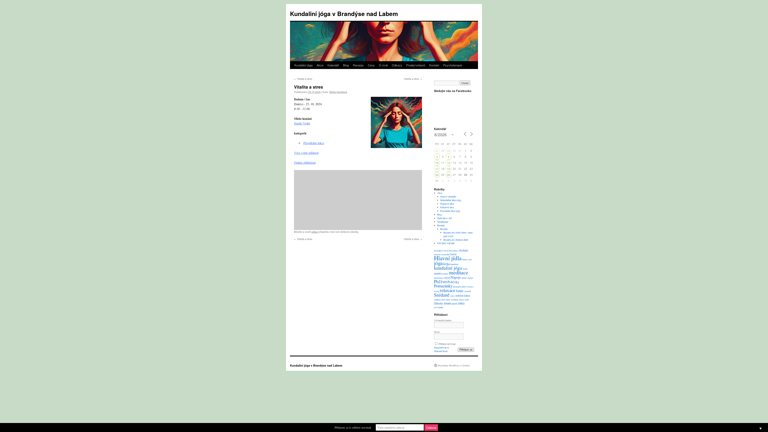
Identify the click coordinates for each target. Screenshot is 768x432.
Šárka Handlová (338, 92)
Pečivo (440, 281)
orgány (470, 277)
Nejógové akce (447, 203)
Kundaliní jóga (303, 65)
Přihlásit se (465, 349)
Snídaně (442, 295)
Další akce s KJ (444, 218)
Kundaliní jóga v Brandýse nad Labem (344, 13)
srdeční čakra (462, 295)
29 (448, 151)
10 (437, 163)
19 (448, 169)
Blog (346, 65)
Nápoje (455, 277)
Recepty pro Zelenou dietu (455, 239)
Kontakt (434, 65)
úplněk (454, 303)
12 (448, 163)
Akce (320, 65)
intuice (465, 259)
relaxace (447, 290)
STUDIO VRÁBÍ (445, 243)
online (464, 277)
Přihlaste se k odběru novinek (353, 427)
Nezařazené (442, 221)
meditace (458, 272)
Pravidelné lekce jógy (450, 210)
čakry (461, 303)
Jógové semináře (448, 196)
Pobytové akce (447, 207)
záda (467, 299)
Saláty (460, 291)
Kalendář (333, 65)
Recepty (358, 65)
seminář (467, 291)
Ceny (371, 65)
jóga (438, 263)
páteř (464, 286)
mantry (445, 273)
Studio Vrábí (302, 123)
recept (436, 291)
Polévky (453, 281)
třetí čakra (445, 299)
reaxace (470, 286)
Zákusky (438, 303)
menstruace (439, 277)
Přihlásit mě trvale (447, 343)
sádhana (437, 299)
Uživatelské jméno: (443, 320)
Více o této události (306, 153)
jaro (470, 259)
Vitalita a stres (303, 78)
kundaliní (454, 264)
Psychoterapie (452, 65)
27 (437, 151)
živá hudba (438, 307)
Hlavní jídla (448, 258)
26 (448, 175)
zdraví (461, 299)
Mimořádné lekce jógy (450, 200)
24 (437, 175)
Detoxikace (454, 250)
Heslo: (437, 331)
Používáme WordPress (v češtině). (454, 365)
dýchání (463, 250)
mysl (447, 277)
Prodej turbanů (415, 65)
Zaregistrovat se (441, 347)
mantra (438, 273)
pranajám (457, 286)
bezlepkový (439, 250)
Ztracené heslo (441, 351)
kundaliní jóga (448, 268)
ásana (447, 303)
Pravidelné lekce (313, 143)
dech (446, 250)
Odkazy (397, 65)
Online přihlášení (305, 162)
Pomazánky (443, 286)
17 (437, 169)
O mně (383, 65)
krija (446, 263)
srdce (452, 295)
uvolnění (454, 299)
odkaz (314, 231)
